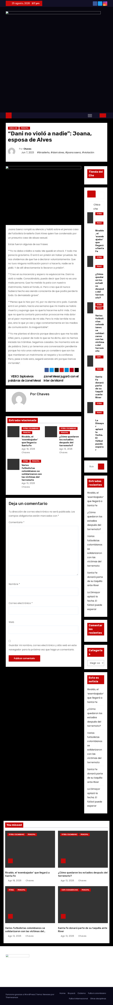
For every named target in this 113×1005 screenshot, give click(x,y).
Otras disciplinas (98, 998)
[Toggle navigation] (89, 115)
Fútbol (25, 461)
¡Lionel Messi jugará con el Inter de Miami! (61, 378)
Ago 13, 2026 (66, 448)
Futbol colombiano (30, 428)
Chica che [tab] (96, 206)
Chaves (27, 149)
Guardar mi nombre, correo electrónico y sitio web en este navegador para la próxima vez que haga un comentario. (43, 647)
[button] (96, 115)
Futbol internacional (78, 998)
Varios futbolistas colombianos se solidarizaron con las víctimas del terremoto (32, 472)
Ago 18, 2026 (28, 448)
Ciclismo (82, 993)
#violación (88, 152)
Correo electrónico (21, 603)
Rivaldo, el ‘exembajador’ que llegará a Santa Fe (30, 441)
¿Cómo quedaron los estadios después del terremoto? (69, 441)
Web (11, 622)
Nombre (14, 584)
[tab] (91, 194)
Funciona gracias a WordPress (20, 994)
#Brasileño (43, 152)
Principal (25, 128)
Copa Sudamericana (99, 357)
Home (62, 993)
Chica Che (13, 128)
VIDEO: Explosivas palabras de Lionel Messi (24, 378)
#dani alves (57, 152)
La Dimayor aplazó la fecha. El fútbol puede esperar (94, 601)
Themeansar (12, 997)
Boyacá (71, 993)
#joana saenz (73, 152)
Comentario (16, 522)
